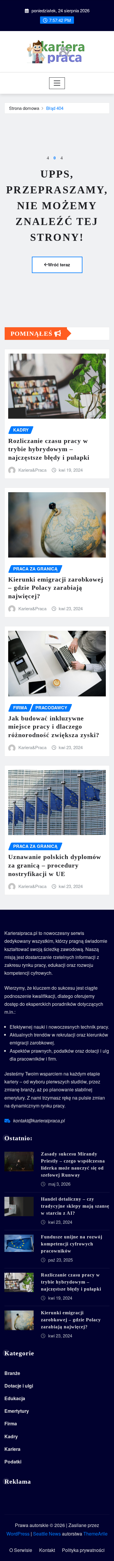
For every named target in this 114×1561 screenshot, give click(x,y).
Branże (12, 1373)
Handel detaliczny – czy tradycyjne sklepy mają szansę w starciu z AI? (75, 1206)
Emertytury (16, 1410)
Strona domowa (24, 108)
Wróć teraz (59, 264)
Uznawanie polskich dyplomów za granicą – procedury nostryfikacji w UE (54, 865)
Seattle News (47, 1533)
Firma (10, 1423)
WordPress (18, 1533)
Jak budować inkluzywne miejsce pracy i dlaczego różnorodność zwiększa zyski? (53, 727)
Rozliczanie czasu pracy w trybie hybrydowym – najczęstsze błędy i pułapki (48, 449)
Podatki (12, 1461)
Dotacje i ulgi (18, 1385)
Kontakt (47, 1550)
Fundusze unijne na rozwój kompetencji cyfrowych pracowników (71, 1243)
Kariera (12, 1449)
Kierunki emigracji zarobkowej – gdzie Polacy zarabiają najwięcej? (55, 588)
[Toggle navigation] (57, 83)
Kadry (11, 1436)
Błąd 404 (54, 108)
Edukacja (14, 1398)
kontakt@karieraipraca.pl (39, 1120)
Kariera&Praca (32, 470)
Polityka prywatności (83, 1550)
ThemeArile (95, 1533)
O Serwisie (20, 1550)
